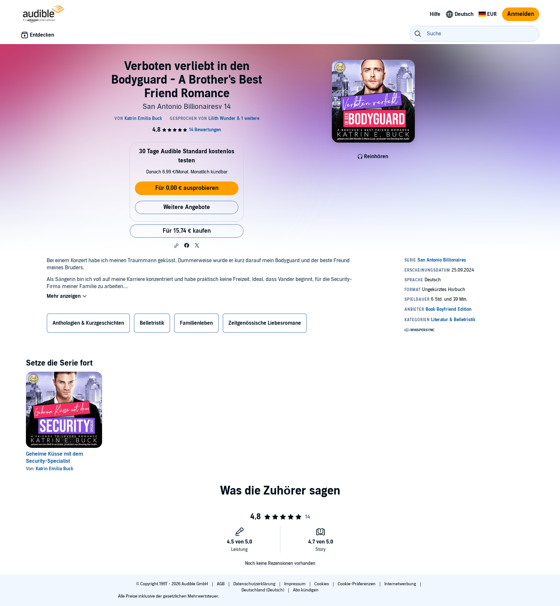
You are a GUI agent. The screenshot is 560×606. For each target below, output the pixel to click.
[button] (176, 245)
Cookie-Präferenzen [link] (357, 584)
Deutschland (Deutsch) (263, 590)
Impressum (295, 584)
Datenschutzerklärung (254, 584)
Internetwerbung (400, 584)
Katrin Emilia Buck (54, 469)
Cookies (322, 584)
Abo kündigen (306, 590)
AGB (221, 584)
